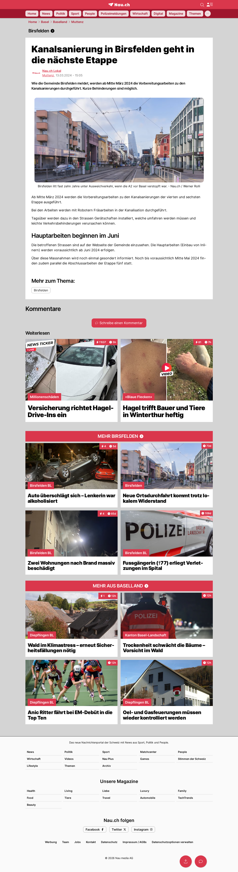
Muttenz (77, 22)
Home (32, 22)
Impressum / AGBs (135, 842)
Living (68, 790)
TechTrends (185, 797)
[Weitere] (208, 14)
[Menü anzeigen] (209, 4)
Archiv (106, 765)
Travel (106, 797)
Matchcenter (148, 751)
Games (144, 758)
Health (31, 790)
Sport (105, 751)
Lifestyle (32, 765)
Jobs (77, 842)
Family (182, 790)
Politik (69, 751)
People (182, 751)
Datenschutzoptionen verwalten (172, 842)
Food (30, 797)
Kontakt (91, 842)
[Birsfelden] (119, 31)
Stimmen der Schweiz (192, 758)
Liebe (105, 790)
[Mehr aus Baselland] (119, 586)
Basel (45, 22)
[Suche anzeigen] (202, 4)
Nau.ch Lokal (51, 71)
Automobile (147, 797)
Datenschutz (109, 842)
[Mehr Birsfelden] (119, 436)
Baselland (60, 22)
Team (65, 842)
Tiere (68, 797)
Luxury (144, 790)
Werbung (51, 842)
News (30, 751)
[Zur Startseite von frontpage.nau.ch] (119, 4)
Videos (69, 758)
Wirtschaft (33, 758)
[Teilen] (186, 861)
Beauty (31, 804)
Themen (70, 765)
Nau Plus (108, 758)
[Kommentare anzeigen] (201, 861)
